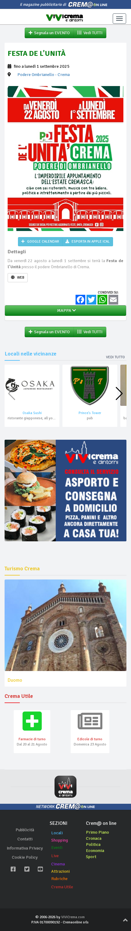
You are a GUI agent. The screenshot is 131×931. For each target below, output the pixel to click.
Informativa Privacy (25, 848)
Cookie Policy (25, 857)
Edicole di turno (89, 739)
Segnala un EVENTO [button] (51, 32)
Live (55, 855)
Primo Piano (97, 832)
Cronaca (93, 838)
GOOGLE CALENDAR (42, 241)
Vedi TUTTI (92, 32)
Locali (57, 832)
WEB (20, 277)
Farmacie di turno (32, 739)
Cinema (58, 864)
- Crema (43, 74)
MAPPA (63, 310)
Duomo (15, 680)
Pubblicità (25, 829)
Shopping (59, 840)
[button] (119, 393)
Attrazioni (60, 871)
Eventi (56, 847)
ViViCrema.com (73, 917)
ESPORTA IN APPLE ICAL (90, 241)
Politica (93, 844)
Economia (95, 850)
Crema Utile (62, 887)
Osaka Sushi (32, 413)
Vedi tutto (115, 357)
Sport (91, 856)
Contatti (25, 839)
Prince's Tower (90, 413)
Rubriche (59, 878)
